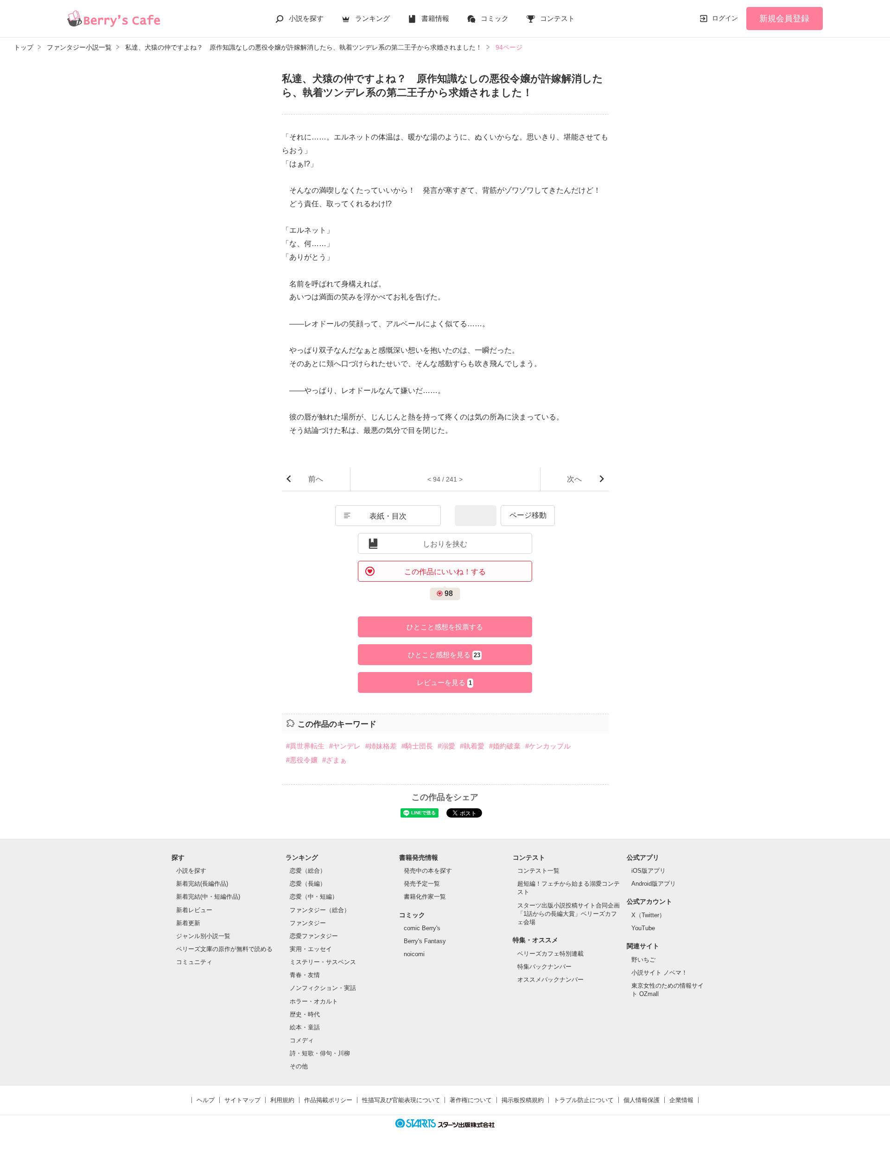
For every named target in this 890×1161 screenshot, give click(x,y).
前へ (315, 479)
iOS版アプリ (648, 870)
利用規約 (282, 1100)
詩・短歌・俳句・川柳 (320, 1053)
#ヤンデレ (345, 746)
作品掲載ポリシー (328, 1100)
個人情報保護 (641, 1100)
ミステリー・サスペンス (323, 961)
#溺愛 (446, 746)
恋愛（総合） (308, 870)
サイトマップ (242, 1100)
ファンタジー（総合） (320, 910)
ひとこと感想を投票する (445, 627)
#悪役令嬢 (302, 760)
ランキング (372, 18)
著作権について (471, 1100)
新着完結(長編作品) (202, 883)
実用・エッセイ (311, 948)
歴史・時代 (305, 1014)
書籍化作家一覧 (425, 896)
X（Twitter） (648, 915)
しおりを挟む (445, 544)
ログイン (725, 18)
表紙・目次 (388, 516)
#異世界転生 (305, 746)
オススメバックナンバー (550, 979)
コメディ (302, 1040)
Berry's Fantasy (425, 941)
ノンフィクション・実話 (323, 987)
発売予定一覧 (422, 883)
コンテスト (557, 18)
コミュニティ (194, 961)
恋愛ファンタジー (314, 936)
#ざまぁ (334, 760)
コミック (495, 18)
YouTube (643, 928)
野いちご (643, 959)
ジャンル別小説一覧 (203, 936)
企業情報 (681, 1100)
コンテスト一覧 (538, 870)
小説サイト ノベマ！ (659, 972)
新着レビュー (194, 910)
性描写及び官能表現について (401, 1100)
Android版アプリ (653, 883)
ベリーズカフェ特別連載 (550, 953)
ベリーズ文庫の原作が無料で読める (224, 948)
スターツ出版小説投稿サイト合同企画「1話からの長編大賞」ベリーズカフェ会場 (568, 914)
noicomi (414, 954)
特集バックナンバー (544, 966)
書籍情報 (435, 18)
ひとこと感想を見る (444, 655)
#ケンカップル (548, 746)
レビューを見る (444, 682)
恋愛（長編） (308, 883)
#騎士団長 (417, 746)
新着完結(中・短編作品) (208, 896)
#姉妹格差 (381, 746)
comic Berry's (422, 928)
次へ (574, 479)
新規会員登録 (784, 18)
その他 (299, 1066)
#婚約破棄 (505, 746)
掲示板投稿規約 (523, 1100)
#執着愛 (472, 746)
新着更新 (188, 923)
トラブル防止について (583, 1100)
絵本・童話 (305, 1027)
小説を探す (306, 18)
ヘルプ (206, 1100)
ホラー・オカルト (314, 1001)
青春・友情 (305, 974)
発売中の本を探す (428, 870)
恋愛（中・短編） (314, 896)
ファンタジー (308, 923)
